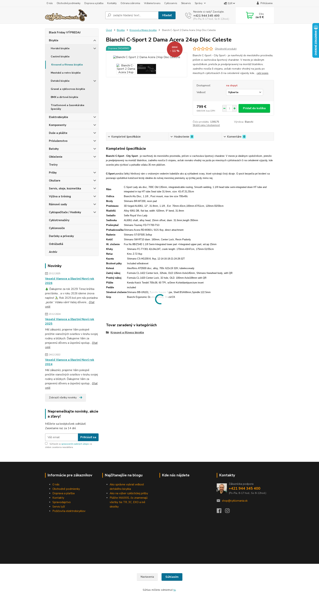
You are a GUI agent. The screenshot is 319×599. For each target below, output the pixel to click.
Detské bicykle (60, 81)
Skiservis (186, 3)
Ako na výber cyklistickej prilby (129, 493)
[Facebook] (221, 512)
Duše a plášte (58, 133)
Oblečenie (55, 157)
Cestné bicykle (60, 56)
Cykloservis (170, 3)
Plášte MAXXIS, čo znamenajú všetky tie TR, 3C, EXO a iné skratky (129, 502)
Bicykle (53, 40)
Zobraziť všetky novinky (63, 397)
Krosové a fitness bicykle (67, 64)
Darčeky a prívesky (61, 236)
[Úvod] (73, 15)
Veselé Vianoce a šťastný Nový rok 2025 (69, 321)
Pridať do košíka (254, 108)
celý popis (262, 73)
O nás (50, 3)
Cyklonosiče (57, 228)
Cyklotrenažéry (59, 220)
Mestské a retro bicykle (65, 73)
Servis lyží (58, 506)
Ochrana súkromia (130, 3)
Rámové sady (58, 204)
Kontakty (112, 3)
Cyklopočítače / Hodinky (65, 212)
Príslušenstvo (58, 141)
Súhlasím (172, 577)
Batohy (54, 149)
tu (174, 590)
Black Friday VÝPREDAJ (64, 32)
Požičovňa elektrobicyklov (68, 511)
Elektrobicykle (58, 117)
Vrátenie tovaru (152, 3)
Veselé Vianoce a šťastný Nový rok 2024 (69, 362)
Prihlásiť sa (88, 437)
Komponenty (57, 125)
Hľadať (167, 15)
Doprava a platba (93, 3)
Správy (199, 3)
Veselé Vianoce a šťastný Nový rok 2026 (69, 281)
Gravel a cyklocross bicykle (68, 89)
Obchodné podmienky (68, 3)
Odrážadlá (56, 244)
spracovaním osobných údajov (75, 444)
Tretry (53, 165)
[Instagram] (229, 512)
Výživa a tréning (60, 196)
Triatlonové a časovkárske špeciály (67, 107)
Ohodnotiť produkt (225, 49)
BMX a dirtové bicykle (64, 97)
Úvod (109, 30)
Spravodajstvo (61, 502)
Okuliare (54, 180)
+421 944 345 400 (206, 16)
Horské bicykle (60, 48)
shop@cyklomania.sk (235, 501)
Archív (53, 252)
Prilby (53, 172)
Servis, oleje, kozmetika (65, 188)
